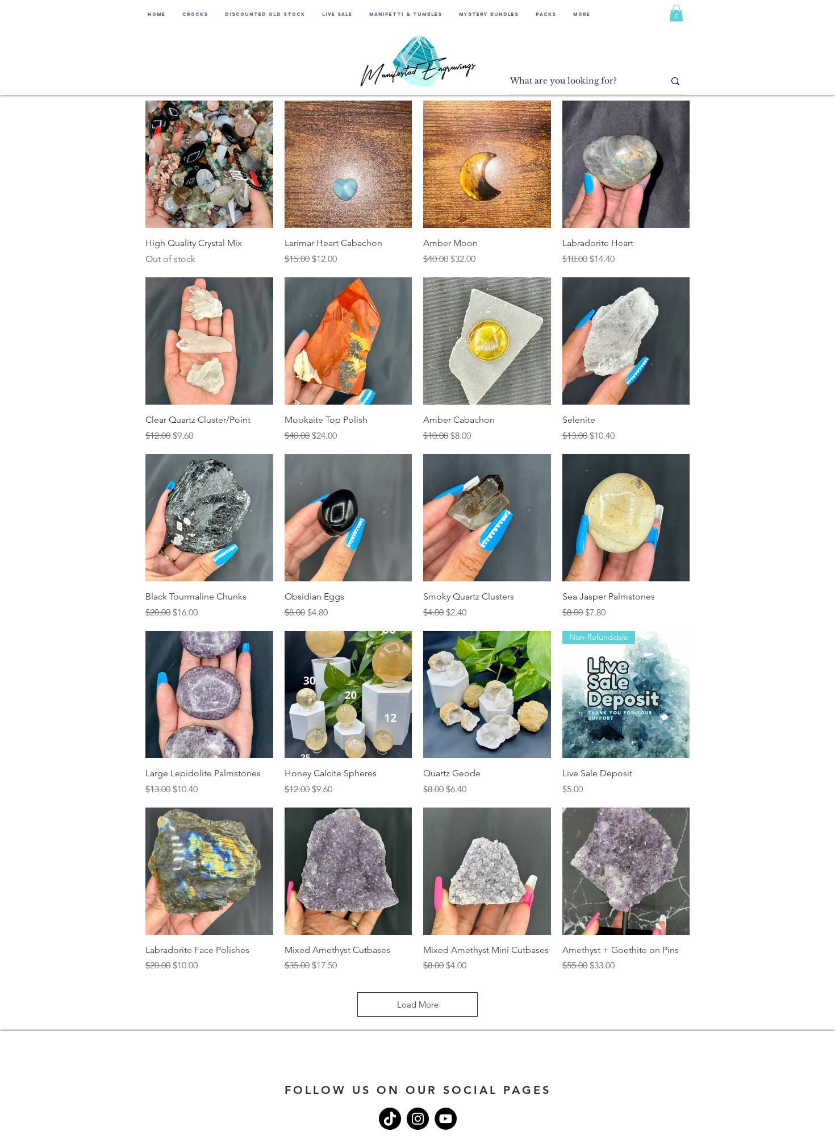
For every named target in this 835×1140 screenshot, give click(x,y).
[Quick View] (209, 164)
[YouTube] (446, 1119)
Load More (418, 1004)
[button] (676, 13)
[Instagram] (418, 1119)
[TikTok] (390, 1119)
